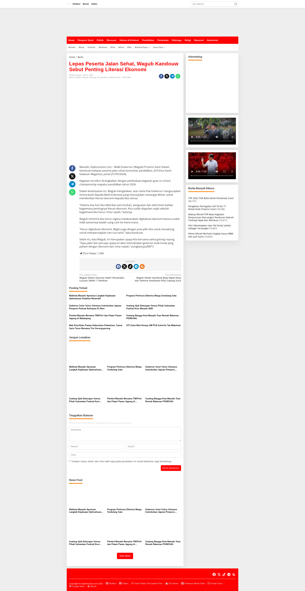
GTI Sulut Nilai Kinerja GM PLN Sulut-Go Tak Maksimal (153, 325)
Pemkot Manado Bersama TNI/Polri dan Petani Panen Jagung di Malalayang (95, 317)
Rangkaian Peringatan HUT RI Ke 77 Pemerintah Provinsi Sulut (207, 208)
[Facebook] (118, 266)
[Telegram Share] (172, 76)
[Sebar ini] (161, 76)
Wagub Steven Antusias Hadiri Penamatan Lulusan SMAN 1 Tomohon (101, 277)
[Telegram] (136, 266)
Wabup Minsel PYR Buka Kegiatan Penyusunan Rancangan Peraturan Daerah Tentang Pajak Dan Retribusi (211, 217)
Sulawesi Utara (115, 77)
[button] (235, 4)
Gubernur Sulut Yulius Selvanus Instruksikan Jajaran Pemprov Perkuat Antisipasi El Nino (95, 307)
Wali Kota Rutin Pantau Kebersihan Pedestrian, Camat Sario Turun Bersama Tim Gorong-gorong (95, 326)
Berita (71, 77)
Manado (85, 77)
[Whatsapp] (178, 76)
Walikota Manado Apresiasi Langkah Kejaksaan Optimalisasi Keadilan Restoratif (92, 297)
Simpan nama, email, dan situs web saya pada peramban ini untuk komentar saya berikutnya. (122, 461)
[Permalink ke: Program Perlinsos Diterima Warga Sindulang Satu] (125, 353)
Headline (78, 77)
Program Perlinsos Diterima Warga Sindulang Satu (151, 295)
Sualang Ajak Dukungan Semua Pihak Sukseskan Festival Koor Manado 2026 (150, 307)
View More (125, 555)
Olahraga (92, 77)
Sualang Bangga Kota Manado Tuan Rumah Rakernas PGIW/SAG (152, 317)
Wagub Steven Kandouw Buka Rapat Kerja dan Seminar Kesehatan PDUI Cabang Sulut (158, 277)
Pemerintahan (102, 77)
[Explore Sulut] (90, 22)
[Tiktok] (130, 266)
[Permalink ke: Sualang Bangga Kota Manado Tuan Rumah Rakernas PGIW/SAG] (163, 385)
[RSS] (142, 266)
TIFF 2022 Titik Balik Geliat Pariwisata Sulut (211, 197)
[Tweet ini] (166, 76)
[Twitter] (124, 266)
